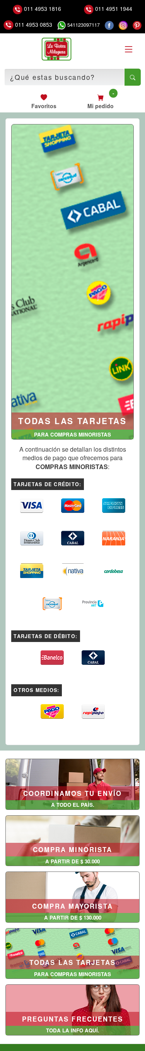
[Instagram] (123, 24)
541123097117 (83, 24)
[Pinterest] (137, 24)
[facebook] (109, 24)
